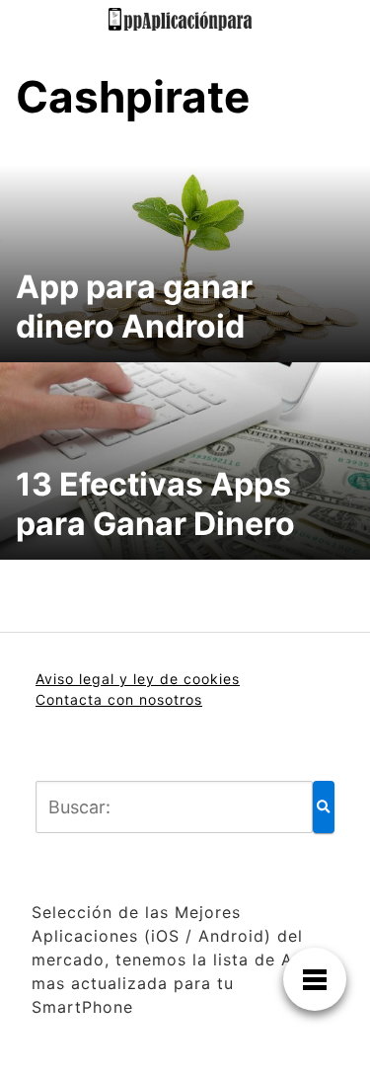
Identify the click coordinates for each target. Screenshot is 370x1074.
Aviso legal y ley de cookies (138, 678)
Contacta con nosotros (119, 699)
